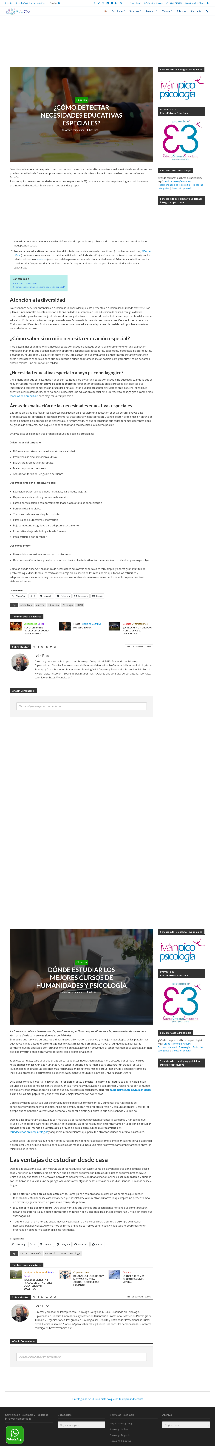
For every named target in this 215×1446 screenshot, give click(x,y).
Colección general (181, 188)
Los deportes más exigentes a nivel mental (133, 1279)
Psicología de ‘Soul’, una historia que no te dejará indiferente (107, 1399)
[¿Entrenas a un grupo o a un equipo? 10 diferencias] (114, 626)
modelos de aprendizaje (24, 396)
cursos (23, 1253)
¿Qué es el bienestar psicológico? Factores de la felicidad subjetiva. (38, 1284)
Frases (76, 623)
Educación (81, 99)
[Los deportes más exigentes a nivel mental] (114, 1274)
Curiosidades (30, 623)
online (63, 1253)
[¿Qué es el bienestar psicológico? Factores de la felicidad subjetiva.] (16, 1274)
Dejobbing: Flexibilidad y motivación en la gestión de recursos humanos (88, 1280)
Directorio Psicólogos (195, 3)
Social (41, 623)
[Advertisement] (107, 44)
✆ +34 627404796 (174, 3)
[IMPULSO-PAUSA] (65, 626)
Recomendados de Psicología (174, 184)
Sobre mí (181, 11)
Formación (50, 1253)
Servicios (134, 11)
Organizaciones (140, 623)
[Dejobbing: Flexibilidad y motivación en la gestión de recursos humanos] (65, 1274)
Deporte (127, 623)
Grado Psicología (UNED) (177, 181)
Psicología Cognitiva (91, 623)
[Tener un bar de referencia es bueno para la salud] (16, 626)
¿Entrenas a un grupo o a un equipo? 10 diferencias (137, 630)
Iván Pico (93, 129)
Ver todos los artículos (139, 646)
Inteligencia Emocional (35, 1272)
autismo (42, 259)
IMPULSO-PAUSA (82, 627)
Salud (50, 1272)
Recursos (150, 11)
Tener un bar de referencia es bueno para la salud (36, 630)
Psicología (117, 11)
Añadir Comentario (75, 129)
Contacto (196, 11)
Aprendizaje (26, 604)
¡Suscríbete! (135, 3)
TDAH (80, 604)
